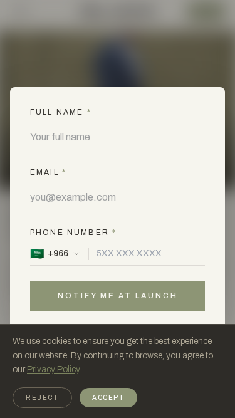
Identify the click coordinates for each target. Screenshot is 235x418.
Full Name (60, 112)
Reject (42, 397)
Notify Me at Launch (118, 295)
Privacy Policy (53, 369)
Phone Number (73, 232)
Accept (108, 397)
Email (48, 172)
